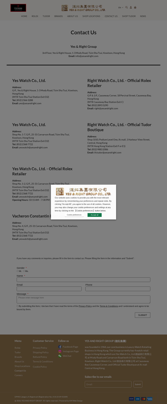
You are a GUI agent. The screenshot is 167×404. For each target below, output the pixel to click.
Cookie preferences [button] (74, 215)
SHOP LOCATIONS (91, 16)
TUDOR (46, 16)
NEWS (143, 16)
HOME (24, 16)
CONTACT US (111, 16)
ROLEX (35, 16)
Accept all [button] (94, 215)
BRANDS (58, 16)
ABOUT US (72, 16)
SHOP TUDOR (129, 16)
